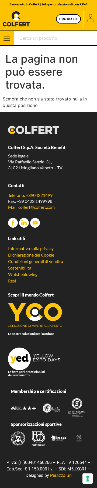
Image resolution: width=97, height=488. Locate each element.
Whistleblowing (22, 274)
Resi (12, 280)
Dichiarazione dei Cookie (31, 254)
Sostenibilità (19, 267)
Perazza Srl (61, 475)
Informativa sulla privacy (31, 248)
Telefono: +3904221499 (30, 195)
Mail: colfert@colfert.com (31, 207)
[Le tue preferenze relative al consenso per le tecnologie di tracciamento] (87, 478)
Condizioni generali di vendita (35, 261)
